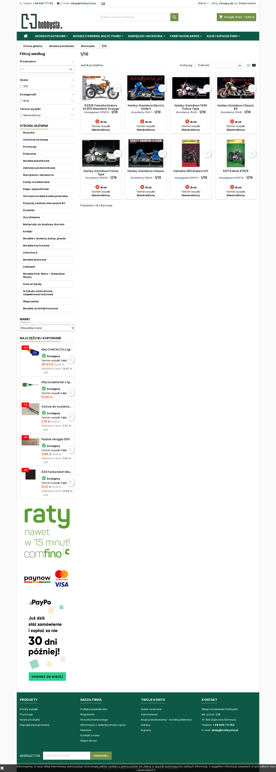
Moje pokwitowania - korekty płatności (166, 720)
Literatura (30, 253)
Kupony (146, 730)
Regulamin (87, 714)
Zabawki (29, 267)
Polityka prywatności (93, 709)
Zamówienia (149, 714)
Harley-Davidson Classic (145, 171)
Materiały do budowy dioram (43, 224)
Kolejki (27, 231)
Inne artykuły (32, 284)
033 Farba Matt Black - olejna (57, 472)
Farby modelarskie (184, 36)
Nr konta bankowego (94, 720)
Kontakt (209, 699)
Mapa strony (88, 741)
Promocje (29, 147)
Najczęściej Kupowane (40, 338)
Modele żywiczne (34, 260)
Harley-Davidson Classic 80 (235, 107)
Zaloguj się (226, 3)
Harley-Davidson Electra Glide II (146, 107)
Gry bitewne (31, 217)
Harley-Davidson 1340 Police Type (190, 107)
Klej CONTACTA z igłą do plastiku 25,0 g (57, 349)
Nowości (29, 133)
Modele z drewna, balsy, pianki (97, 36)
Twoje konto (153, 699)
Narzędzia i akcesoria (145, 36)
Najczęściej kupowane (35, 725)
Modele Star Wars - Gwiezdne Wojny (44, 275)
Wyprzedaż (31, 301)
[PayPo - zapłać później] (47, 640)
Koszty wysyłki (29, 709)
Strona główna (34, 125)
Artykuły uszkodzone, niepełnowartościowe (38, 292)
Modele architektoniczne (40, 308)
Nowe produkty (30, 720)
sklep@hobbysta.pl (83, 3)
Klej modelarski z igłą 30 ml (57, 382)
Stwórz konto (247, 3)
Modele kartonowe (36, 245)
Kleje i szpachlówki (222, 36)
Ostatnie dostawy (35, 140)
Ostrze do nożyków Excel (57, 406)
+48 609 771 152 (43, 3)
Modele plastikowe (50, 36)
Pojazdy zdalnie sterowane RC (44, 203)
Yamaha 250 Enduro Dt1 (190, 171)
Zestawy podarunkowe (39, 168)
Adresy (145, 725)
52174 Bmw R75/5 (236, 171)
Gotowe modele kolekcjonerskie (45, 196)
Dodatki (29, 210)
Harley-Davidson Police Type (100, 172)
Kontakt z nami (90, 735)
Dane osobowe (151, 709)
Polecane (29, 154)
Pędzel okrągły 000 (55, 439)
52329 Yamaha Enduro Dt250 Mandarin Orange (101, 107)
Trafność (220, 65)
